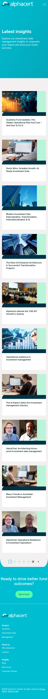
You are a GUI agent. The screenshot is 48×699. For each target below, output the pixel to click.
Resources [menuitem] (6, 667)
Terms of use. (13, 691)
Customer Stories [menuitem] (9, 671)
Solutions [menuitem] (6, 629)
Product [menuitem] (5, 625)
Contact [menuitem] (5, 652)
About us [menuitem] (6, 644)
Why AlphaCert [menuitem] (8, 648)
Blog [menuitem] (4, 663)
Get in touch (24, 594)
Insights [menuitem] (5, 660)
